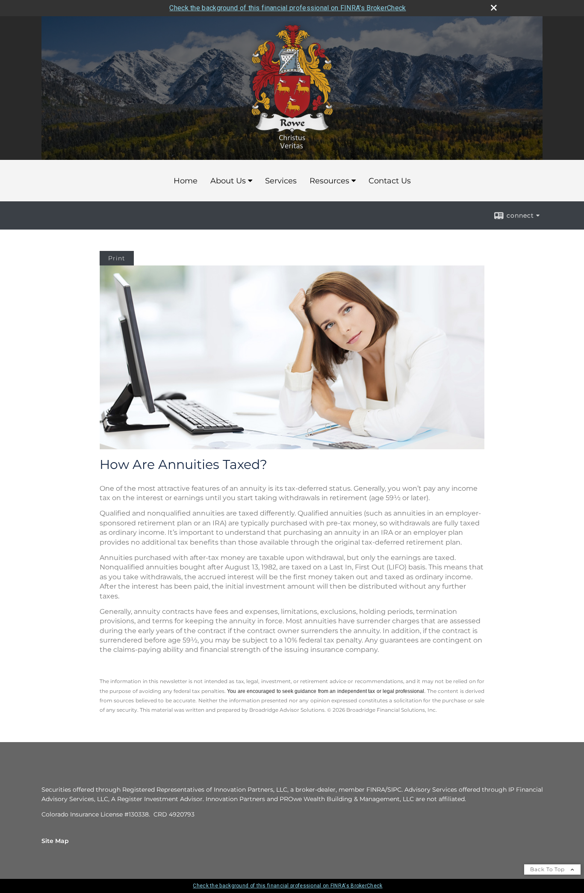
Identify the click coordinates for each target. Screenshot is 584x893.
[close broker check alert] (493, 7)
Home (186, 181)
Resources (329, 181)
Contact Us (390, 181)
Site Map (55, 841)
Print (116, 258)
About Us (228, 181)
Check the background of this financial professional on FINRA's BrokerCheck (287, 8)
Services (281, 181)
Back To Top (548, 869)
